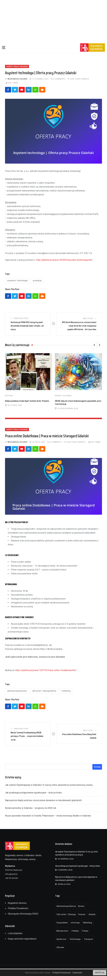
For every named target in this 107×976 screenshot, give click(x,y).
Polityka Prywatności (18, 908)
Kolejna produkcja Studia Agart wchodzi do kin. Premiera (27, 401)
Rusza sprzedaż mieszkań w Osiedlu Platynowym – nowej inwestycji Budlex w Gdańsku (48, 815)
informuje (75, 922)
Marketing (65, 691)
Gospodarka (62, 922)
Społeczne (61, 939)
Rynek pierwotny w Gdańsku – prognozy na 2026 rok (30, 808)
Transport (88, 939)
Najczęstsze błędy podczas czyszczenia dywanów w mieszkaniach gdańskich (43, 800)
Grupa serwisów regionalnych (22, 938)
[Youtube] (22, 89)
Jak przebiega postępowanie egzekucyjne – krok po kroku (33, 792)
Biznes (81, 906)
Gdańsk (92, 914)
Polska (85, 931)
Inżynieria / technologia (17, 280)
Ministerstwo (62, 931)
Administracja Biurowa (17, 691)
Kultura (9, 396)
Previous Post (21, 318)
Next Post (88, 319)
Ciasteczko (77, 973)
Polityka (75, 931)
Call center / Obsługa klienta (44, 691)
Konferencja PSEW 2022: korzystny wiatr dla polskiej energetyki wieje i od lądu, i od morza (27, 325)
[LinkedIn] (28, 89)
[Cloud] (42, 89)
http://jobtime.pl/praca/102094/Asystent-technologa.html (64, 260)
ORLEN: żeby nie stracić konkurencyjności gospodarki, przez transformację (78, 402)
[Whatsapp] (35, 89)
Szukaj (97, 767)
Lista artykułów (15, 933)
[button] (94, 345)
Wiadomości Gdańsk (17, 79)
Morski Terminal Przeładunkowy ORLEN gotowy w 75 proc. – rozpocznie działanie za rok (27, 736)
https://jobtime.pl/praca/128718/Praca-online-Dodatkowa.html (45, 670)
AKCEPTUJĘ (99, 973)
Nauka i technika (63, 396)
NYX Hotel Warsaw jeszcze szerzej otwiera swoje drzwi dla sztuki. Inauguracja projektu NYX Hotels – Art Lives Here (79, 325)
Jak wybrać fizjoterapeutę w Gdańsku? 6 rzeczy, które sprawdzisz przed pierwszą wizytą (49, 785)
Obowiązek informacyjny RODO (23, 913)
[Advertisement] (53, 21)
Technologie (75, 939)
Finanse (81, 914)
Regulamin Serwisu (17, 903)
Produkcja (37, 280)
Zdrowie (60, 947)
